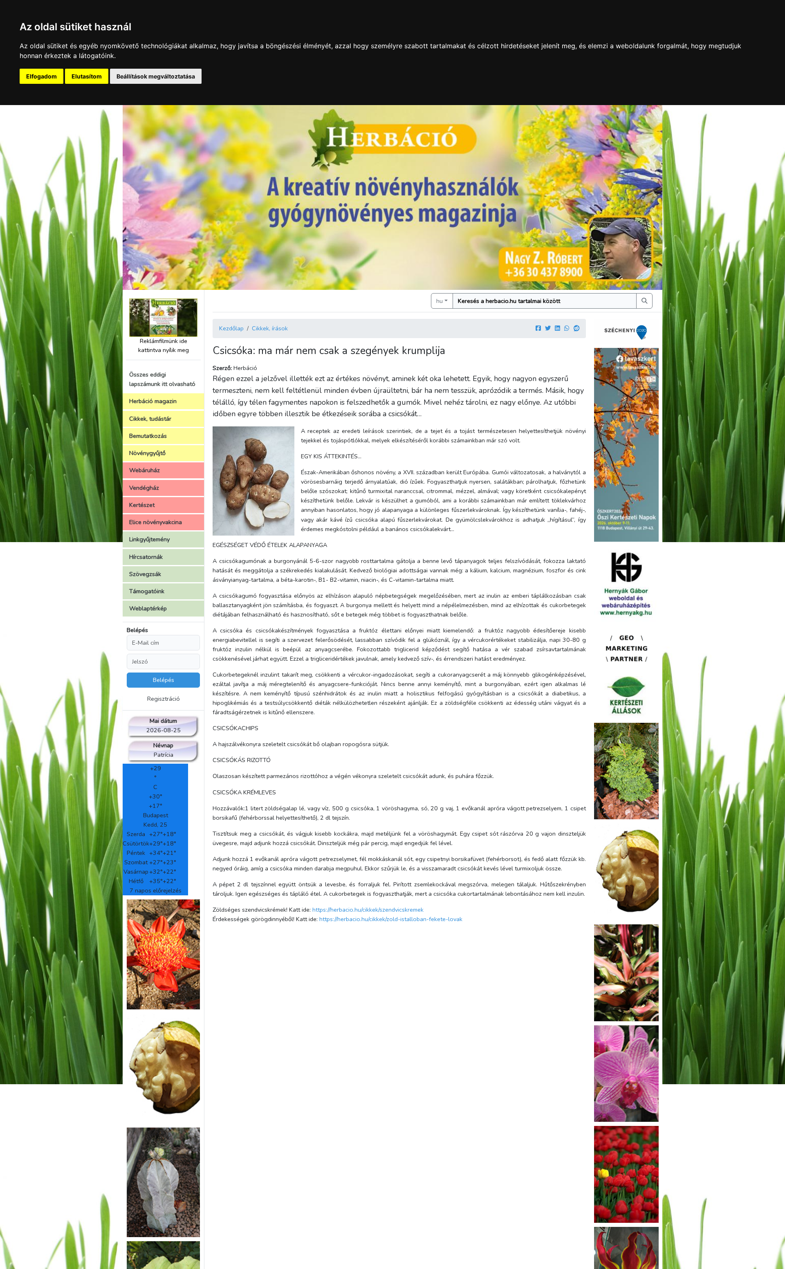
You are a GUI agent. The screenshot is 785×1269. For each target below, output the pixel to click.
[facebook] (538, 328)
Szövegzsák (145, 574)
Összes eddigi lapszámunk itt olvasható (162, 379)
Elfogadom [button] (41, 76)
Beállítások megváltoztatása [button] (156, 76)
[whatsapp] (567, 328)
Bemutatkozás (148, 436)
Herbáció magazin (153, 401)
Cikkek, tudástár (150, 419)
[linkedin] (557, 328)
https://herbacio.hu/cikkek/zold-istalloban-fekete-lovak (390, 919)
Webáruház (144, 470)
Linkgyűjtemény (149, 539)
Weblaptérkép (148, 608)
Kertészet (142, 505)
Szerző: (222, 368)
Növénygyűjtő (147, 453)
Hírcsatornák (146, 557)
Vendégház (144, 488)
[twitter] (548, 328)
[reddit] (576, 328)
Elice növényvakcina (155, 522)
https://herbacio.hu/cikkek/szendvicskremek (368, 910)
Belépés (137, 630)
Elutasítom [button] (87, 76)
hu (439, 301)
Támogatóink (146, 591)
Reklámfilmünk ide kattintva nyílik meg (163, 345)
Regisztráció (163, 699)
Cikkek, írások (270, 328)
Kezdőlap (231, 328)
